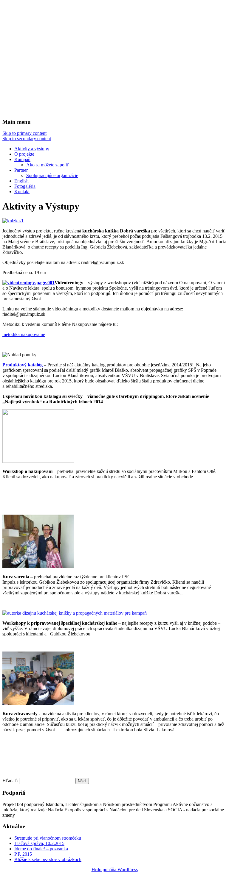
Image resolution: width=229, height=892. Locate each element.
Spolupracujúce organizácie (52, 175)
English (21, 180)
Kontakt (22, 191)
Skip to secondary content (26, 138)
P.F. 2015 (23, 854)
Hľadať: (10, 780)
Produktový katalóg (22, 364)
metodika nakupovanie (23, 334)
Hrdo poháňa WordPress (115, 869)
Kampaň (22, 159)
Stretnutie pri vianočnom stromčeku (47, 838)
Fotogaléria (24, 186)
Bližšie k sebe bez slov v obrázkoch (47, 859)
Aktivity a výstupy (31, 148)
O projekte (24, 154)
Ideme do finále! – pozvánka (41, 848)
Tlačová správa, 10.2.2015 (39, 843)
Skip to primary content (24, 133)
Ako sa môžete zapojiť (47, 164)
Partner (21, 170)
